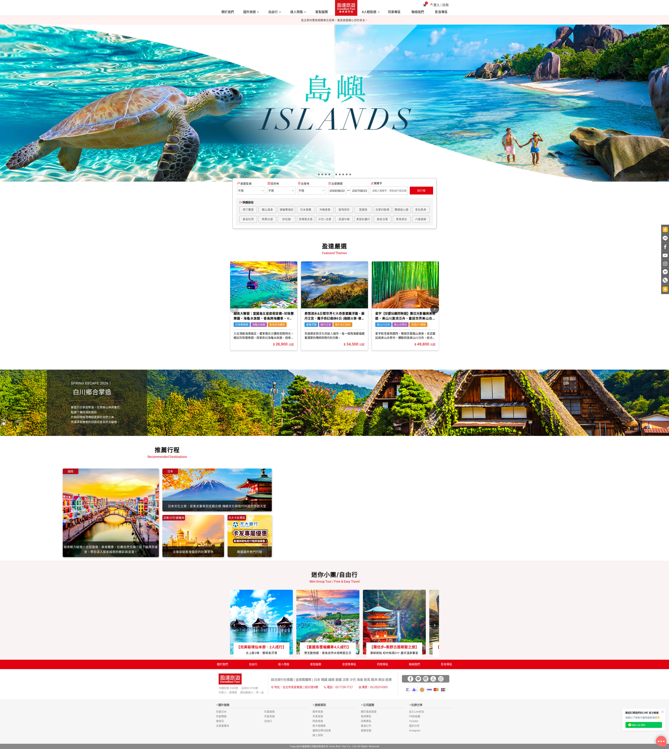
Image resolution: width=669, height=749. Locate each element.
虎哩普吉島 (306, 219)
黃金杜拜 (248, 219)
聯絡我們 (418, 11)
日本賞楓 (305, 209)
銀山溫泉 (267, 209)
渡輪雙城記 (287, 209)
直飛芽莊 (344, 209)
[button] (26, 103)
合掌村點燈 (382, 209)
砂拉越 (286, 219)
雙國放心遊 (402, 209)
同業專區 (394, 11)
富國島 (363, 209)
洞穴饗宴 (248, 209)
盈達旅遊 (346, 8)
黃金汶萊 (382, 219)
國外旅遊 (250, 11)
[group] (263, 305)
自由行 (273, 11)
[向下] (665, 289)
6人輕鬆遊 (369, 11)
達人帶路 (297, 11)
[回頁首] (665, 229)
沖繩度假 (324, 209)
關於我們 (227, 11)
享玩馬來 (420, 209)
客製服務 (321, 11)
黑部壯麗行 (363, 219)
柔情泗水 (401, 219)
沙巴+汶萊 (324, 219)
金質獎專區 (349, 664)
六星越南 (420, 219)
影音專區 (441, 11)
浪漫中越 (344, 219)
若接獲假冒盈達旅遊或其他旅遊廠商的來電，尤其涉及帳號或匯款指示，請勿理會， (334, 20)
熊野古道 (267, 219)
